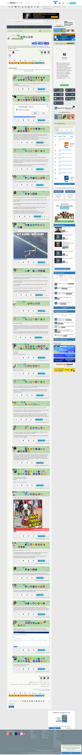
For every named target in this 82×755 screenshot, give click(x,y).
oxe (18, 402)
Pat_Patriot (20, 344)
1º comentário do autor (37, 69)
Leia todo (68, 78)
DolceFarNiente (21, 542)
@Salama (15, 331)
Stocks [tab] (72, 277)
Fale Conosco (56, 736)
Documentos (21, 26)
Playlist (68, 268)
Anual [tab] (71, 275)
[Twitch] (19, 734)
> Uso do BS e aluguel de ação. (45, 689)
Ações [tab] (65, 277)
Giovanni (19, 176)
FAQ (16, 26)
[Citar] (44, 63)
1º (22, 402)
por (65, 284)
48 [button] (18, 295)
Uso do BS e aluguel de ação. (15, 31)
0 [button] (22, 60)
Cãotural (43, 736)
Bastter (19, 469)
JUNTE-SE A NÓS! (64, 221)
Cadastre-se (72, 3)
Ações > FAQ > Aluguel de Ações (20, 482)
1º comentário (42, 684)
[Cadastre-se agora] (41, 16)
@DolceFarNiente (17, 573)
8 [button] (20, 89)
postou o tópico (64, 319)
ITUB (66, 147)
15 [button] (18, 419)
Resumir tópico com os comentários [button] (37, 682)
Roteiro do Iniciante (45, 732)
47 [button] (17, 60)
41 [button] (20, 120)
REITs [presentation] (72, 130)
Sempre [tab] (57, 277)
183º (18, 35)
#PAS (43, 733)
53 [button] (17, 216)
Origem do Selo (32, 116)
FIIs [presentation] (61, 130)
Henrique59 (20, 95)
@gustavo (29, 550)
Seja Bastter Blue (45, 737)
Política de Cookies (77, 750)
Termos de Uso (56, 747)
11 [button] (19, 185)
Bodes (62, 268)
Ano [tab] (67, 275)
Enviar (11, 706)
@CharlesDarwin (17, 664)
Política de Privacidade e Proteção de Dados (58, 745)
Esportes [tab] (66, 279)
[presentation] (10, 701)
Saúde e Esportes (45, 735)
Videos (57, 268)
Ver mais (15, 646)
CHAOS (13, 35)
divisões (73, 99)
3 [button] (24, 169)
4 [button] (19, 577)
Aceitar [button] (71, 753)
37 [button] (20, 262)
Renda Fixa (32, 737)
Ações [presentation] (57, 130)
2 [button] (24, 142)
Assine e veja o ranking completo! (64, 184)
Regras (55, 738)
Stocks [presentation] (67, 130)
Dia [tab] (57, 275)
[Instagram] (10, 734)
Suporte (55, 735)
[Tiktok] (16, 734)
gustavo (19, 191)
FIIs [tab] (68, 277)
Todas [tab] (58, 314)
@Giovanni (23, 550)
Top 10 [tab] (61, 277)
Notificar (48, 684)
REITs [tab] (62, 279)
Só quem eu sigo (17, 69)
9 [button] (19, 142)
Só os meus (23, 69)
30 (40, 60)
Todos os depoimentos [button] (64, 85)
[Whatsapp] (13, 734)
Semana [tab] (61, 275)
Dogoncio (20, 75)
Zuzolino (19, 149)
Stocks (31, 733)
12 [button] (12, 60)
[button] (8, 3)
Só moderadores (29, 69)
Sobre (55, 737)
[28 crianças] (55, 3)
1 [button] (24, 185)
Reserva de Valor (33, 736)
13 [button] (25, 89)
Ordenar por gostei (29, 70)
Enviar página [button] (50, 21)
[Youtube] (24, 734)
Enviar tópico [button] (47, 682)
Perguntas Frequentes (58, 733)
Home (9, 21)
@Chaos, (27, 325)
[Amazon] (8, 734)
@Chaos (15, 155)
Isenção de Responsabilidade (57, 740)
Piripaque (20, 364)
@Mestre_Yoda (17, 389)
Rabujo (19, 601)
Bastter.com (33, 750)
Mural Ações (13, 26)
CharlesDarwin (21, 621)
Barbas (19, 492)
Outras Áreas (64, 315)
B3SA (66, 181)
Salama (19, 269)
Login (68, 3)
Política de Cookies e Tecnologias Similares (58, 743)
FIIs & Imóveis (33, 735)
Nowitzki (19, 223)
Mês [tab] (64, 275)
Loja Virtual (56, 732)
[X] (21, 734)
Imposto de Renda (33, 738)
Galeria (25, 26)
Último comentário (46, 69)
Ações (12, 21)
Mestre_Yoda (20, 126)
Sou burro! (12, 703)
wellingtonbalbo (21, 426)
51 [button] (19, 169)
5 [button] (24, 462)
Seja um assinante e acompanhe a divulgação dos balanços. (58, 195)
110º (27, 621)
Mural (8, 26)
